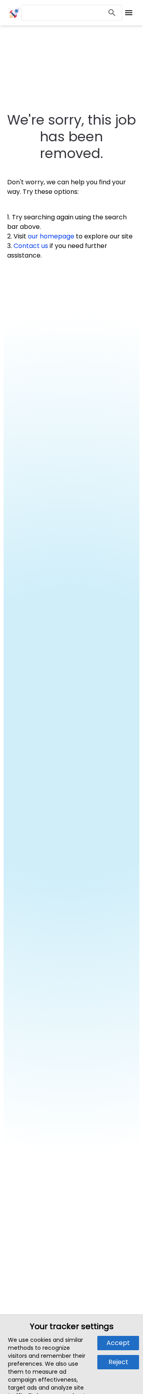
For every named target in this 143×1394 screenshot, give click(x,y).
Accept (118, 1342)
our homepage (51, 236)
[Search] (112, 13)
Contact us (31, 245)
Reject (118, 1362)
